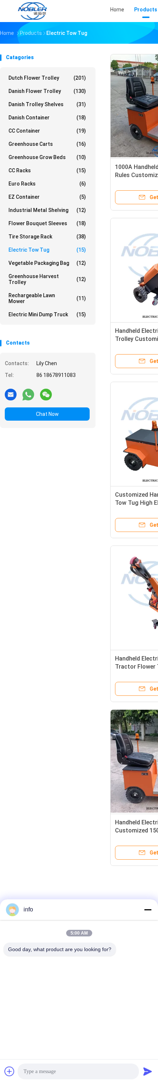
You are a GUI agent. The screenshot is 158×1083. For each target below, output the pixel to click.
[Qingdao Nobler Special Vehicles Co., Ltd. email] (11, 394)
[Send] (148, 1071)
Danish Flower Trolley (47, 91)
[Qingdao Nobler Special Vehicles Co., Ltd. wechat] (46, 394)
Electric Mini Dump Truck (47, 314)
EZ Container (47, 197)
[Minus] (147, 909)
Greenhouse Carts (47, 144)
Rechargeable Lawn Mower (47, 298)
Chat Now (47, 414)
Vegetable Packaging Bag (47, 263)
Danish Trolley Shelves (47, 104)
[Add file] (9, 1071)
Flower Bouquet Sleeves (47, 223)
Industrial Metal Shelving (47, 210)
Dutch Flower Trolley (47, 78)
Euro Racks (47, 184)
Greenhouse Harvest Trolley (47, 279)
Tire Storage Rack (47, 237)
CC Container (47, 131)
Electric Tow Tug (47, 250)
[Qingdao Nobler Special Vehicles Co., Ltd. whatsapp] (28, 394)
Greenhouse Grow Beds (47, 157)
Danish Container (47, 117)
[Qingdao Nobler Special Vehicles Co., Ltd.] (32, 11)
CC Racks (47, 170)
